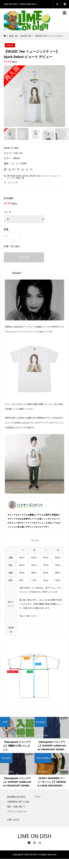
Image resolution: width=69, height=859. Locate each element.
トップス (11, 177)
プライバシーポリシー (17, 811)
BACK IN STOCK (14, 175)
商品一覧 (20, 177)
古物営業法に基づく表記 (18, 801)
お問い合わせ (13, 819)
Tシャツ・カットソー (50, 175)
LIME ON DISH (34, 836)
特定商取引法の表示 (16, 796)
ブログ (37, 796)
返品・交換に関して (16, 806)
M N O (26, 175)
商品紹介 (17, 273)
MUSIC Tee (35, 175)
